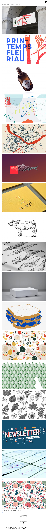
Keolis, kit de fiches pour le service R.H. (24, 512)
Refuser (41, 527)
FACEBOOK (21, 523)
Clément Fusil (24, 515)
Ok (37, 527)
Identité (22, 4)
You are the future (24, 197)
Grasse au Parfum (24, 375)
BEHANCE (25, 523)
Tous (3, 4)
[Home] (46, 2)
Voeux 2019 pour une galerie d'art (24, 479)
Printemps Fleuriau (24, 49)
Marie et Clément (24, 495)
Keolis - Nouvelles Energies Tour (24, 510)
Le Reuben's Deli (24, 227)
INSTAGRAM (23, 523)
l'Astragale (24, 108)
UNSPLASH (27, 523)
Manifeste (24, 286)
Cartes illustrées (24, 138)
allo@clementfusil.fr (24, 521)
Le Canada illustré (24, 256)
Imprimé (10, 4)
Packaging (18, 4)
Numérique (14, 4)
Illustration (6, 4)
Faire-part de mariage (24, 404)
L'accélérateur (24, 434)
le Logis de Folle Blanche (24, 79)
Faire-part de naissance (24, 345)
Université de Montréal (24, 315)
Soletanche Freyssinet (24, 463)
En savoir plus (23, 528)
